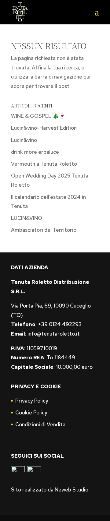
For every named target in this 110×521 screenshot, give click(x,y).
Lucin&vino (24, 140)
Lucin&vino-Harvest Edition (44, 128)
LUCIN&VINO (26, 218)
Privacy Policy (31, 400)
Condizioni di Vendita (40, 424)
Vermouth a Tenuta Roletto (44, 163)
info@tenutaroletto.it (54, 333)
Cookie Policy (31, 412)
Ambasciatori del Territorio (43, 230)
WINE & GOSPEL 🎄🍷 (38, 116)
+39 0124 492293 (60, 324)
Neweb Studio (71, 489)
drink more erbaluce (35, 152)
